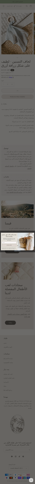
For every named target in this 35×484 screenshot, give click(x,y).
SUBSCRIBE (9, 245)
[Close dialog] (33, 234)
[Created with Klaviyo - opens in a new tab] (17, 250)
